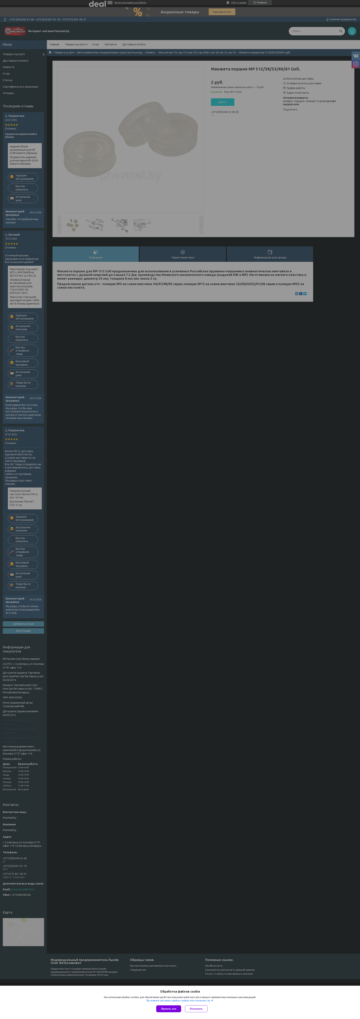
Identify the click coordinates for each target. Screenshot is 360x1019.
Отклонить (196, 1008)
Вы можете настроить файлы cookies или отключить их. (179, 1000)
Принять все (168, 1008)
